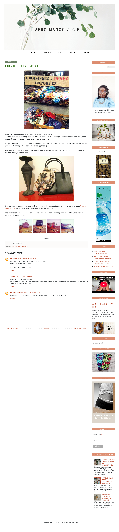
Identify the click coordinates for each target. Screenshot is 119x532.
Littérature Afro (99, 251)
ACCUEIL (34, 52)
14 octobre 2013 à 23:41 (31, 292)
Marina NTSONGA (16, 292)
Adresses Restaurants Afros (103, 266)
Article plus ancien (80, 328)
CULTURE (73, 52)
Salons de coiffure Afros (102, 259)
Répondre (13, 270)
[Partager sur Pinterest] (20, 243)
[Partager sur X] (17, 243)
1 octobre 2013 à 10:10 (24, 276)
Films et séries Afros (101, 254)
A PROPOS (47, 52)
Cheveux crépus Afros (102, 264)
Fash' (20, 246)
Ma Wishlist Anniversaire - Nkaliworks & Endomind (106, 497)
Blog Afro (15, 246)
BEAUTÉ (60, 52)
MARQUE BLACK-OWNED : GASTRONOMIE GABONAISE (108, 480)
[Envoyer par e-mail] (13, 243)
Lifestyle (25, 246)
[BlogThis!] (15, 243)
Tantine (12, 276)
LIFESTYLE (86, 52)
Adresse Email (97, 434)
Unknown (13, 258)
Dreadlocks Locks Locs (102, 261)
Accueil (46, 328)
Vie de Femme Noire (101, 256)
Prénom (95, 440)
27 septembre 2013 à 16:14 (26, 258)
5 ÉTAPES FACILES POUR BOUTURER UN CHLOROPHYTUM (108, 462)
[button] (94, 166)
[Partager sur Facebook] (19, 243)
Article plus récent (12, 328)
